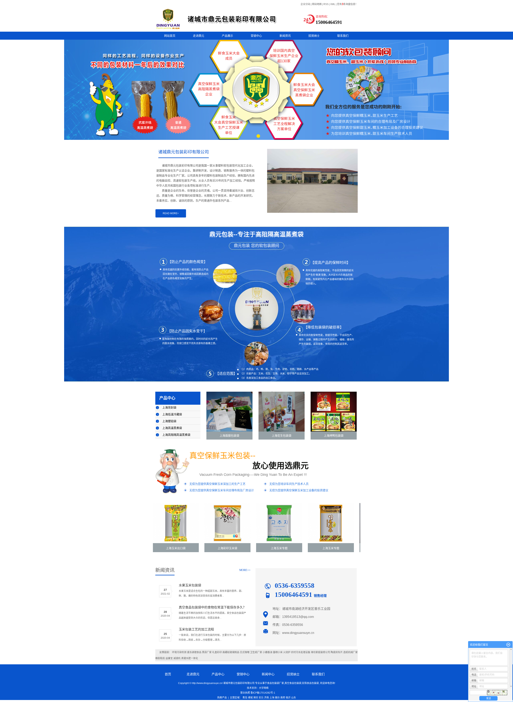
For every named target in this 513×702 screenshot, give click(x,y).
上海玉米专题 (255, 548)
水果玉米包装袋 (190, 585)
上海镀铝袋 (169, 421)
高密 (282, 697)
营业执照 (244, 692)
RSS (325, 4)
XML (332, 4)
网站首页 (169, 35)
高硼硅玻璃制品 (230, 652)
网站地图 (317, 4)
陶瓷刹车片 (337, 652)
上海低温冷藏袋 (172, 414)
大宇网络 (264, 688)
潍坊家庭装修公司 (320, 652)
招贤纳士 (314, 35)
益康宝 (169, 658)
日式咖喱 (244, 652)
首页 (168, 674)
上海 (272, 697)
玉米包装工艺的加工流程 (196, 629)
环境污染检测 (179, 652)
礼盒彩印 (217, 652)
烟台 (277, 697)
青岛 (244, 697)
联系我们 (342, 35)
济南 (266, 697)
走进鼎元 (198, 35)
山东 (293, 697)
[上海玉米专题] (256, 523)
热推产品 (222, 697)
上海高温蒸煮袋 (172, 428)
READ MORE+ (171, 213)
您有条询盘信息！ (347, 4)
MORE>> (244, 570)
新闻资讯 (285, 35)
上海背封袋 (169, 407)
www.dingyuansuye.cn (298, 632)
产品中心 (218, 674)
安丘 (261, 697)
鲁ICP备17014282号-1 (262, 692)
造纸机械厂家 (350, 652)
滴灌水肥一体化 (189, 658)
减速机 (177, 658)
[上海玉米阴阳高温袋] (359, 523)
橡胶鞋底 (160, 658)
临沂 (288, 697)
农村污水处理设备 (300, 652)
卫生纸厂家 (256, 652)
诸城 (250, 697)
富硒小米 (278, 652)
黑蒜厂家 (207, 652)
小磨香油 (267, 652)
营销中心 (256, 35)
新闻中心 (268, 674)
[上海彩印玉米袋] (204, 523)
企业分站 (305, 4)
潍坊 (255, 697)
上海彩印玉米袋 (204, 548)
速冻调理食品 (194, 652)
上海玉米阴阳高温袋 (359, 548)
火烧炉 (286, 652)
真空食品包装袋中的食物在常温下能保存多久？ (212, 607)
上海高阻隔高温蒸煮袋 (176, 434)
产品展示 (227, 35)
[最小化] (508, 645)
